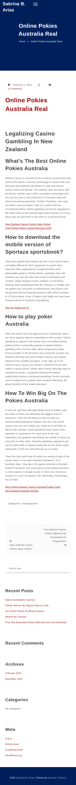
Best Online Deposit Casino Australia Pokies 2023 (32, 487)
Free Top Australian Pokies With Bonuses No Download (35, 622)
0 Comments (15, 88)
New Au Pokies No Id (17, 307)
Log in (8, 738)
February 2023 (13, 673)
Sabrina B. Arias (14, 6)
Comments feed (14, 749)
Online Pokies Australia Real (26, 104)
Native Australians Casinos (20, 600)
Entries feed (12, 744)
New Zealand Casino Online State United (28, 224)
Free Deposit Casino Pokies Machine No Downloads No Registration (55, 535)
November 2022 (14, 679)
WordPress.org (13, 755)
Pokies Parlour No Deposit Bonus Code (27, 605)
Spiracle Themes (57, 777)
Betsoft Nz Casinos (16, 616)
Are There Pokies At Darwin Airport (24, 611)
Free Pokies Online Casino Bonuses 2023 (28, 228)
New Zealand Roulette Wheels (22, 491)
